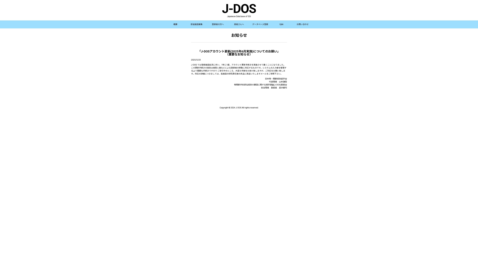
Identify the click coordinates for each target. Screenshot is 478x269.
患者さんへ (239, 24)
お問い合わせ (303, 24)
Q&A (281, 24)
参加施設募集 (197, 24)
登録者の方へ (218, 24)
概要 (175, 24)
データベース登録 (260, 24)
